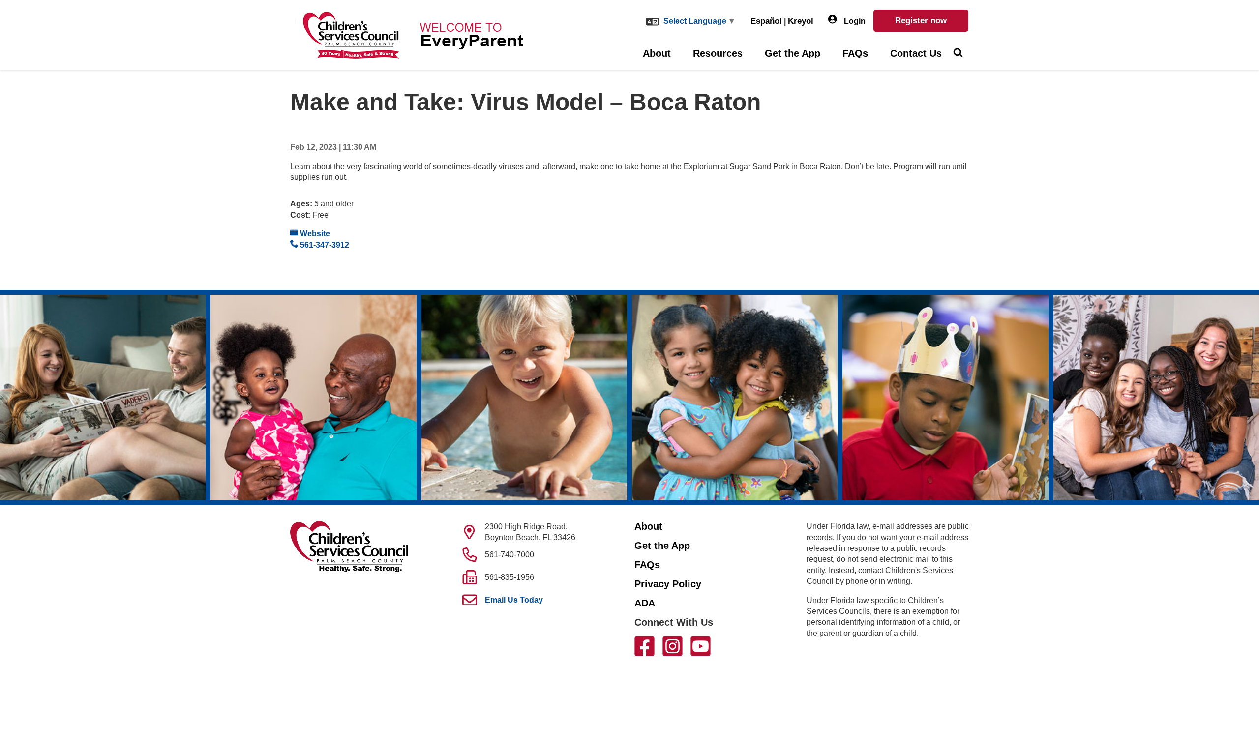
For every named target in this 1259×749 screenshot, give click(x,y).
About (657, 53)
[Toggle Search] (958, 53)
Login (854, 21)
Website (314, 234)
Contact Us (916, 53)
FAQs (855, 53)
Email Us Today (514, 600)
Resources (718, 53)
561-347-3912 (323, 245)
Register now (921, 20)
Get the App (792, 53)
